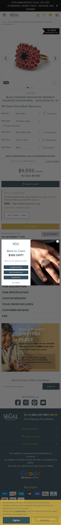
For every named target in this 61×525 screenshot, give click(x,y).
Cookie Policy (20, 511)
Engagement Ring (16, 267)
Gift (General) (16, 277)
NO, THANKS (16, 283)
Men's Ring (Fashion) (16, 272)
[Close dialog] (57, 241)
